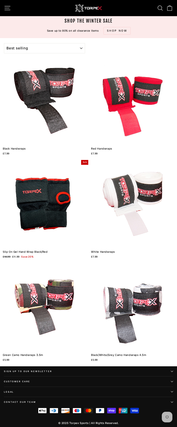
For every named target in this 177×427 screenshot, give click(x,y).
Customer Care (17, 381)
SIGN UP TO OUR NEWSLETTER (28, 371)
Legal (9, 391)
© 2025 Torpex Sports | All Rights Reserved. (88, 423)
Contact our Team (20, 401)
